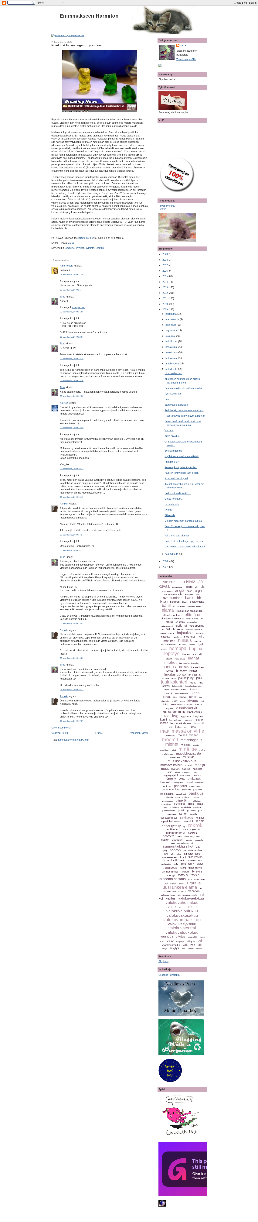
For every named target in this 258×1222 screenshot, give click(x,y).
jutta (201, 682)
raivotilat (193, 814)
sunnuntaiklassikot (178, 846)
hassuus (165, 636)
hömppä (177, 648)
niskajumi (186, 772)
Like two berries (173, 373)
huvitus (192, 644)
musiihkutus (175, 758)
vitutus (180, 936)
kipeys (183, 697)
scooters (168, 836)
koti (202, 701)
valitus (171, 898)
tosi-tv (191, 863)
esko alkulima (196, 626)
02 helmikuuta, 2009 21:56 (71, 312)
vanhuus (166, 936)
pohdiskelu (186, 807)
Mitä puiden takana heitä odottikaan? (185, 546)
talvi (166, 853)
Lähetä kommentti (61, 727)
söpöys (175, 850)
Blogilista (163, 961)
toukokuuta (171, 352)
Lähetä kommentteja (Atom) (73, 739)
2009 (165, 309)
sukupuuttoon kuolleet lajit (182, 843)
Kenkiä (168, 509)
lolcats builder (85, 237)
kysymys (198, 716)
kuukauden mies (174, 711)
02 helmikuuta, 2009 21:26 (71, 274)
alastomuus (167, 591)
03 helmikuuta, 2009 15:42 (71, 623)
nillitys (177, 772)
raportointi (188, 821)
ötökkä (199, 949)
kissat (182, 701)
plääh (200, 804)
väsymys (180, 942)
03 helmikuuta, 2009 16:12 (71, 689)
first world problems (194, 629)
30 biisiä (187, 582)
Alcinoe (64, 402)
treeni (183, 867)
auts (198, 594)
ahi (196, 587)
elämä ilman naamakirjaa (189, 611)
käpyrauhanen (175, 720)
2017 (165, 265)
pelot (177, 797)
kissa (174, 701)
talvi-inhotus (176, 854)
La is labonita (172, 504)
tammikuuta (172, 553)
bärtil (166, 605)
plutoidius (179, 803)
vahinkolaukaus (168, 895)
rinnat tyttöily (171, 826)
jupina (193, 682)
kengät (169, 693)
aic (203, 586)
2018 (165, 259)
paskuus (196, 793)
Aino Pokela (66, 265)
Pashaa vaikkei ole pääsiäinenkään (184, 388)
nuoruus (197, 775)
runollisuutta (172, 829)
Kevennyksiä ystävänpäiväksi (181, 467)
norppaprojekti (170, 775)
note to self (185, 775)
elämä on (193, 614)
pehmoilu (169, 797)
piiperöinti (183, 800)
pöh (200, 811)
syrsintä (90, 247)
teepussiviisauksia (170, 857)
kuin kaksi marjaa (181, 704)
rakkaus (186, 817)
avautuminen (172, 598)
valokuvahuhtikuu (182, 907)
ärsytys (174, 948)
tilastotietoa (166, 864)
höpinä (195, 648)
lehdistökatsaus (180, 723)
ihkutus (183, 667)
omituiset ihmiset (74, 247)
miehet (171, 744)
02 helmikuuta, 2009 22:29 (71, 381)
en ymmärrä (192, 622)
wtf (201, 940)
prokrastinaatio (168, 811)
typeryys (171, 875)
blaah (164, 601)
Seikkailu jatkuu (173, 450)
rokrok (195, 825)
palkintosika (166, 793)
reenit (200, 821)
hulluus (185, 640)
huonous (182, 644)
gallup (163, 633)
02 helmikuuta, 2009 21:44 (71, 290)
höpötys (171, 653)
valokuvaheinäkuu (182, 902)
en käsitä (180, 622)
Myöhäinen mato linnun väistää (182, 456)
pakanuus (186, 790)
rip (184, 826)
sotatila (189, 840)
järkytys (166, 686)
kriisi (165, 704)
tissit (183, 863)
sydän (198, 847)
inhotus (165, 678)
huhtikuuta (171, 358)
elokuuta (170, 336)
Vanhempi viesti (139, 732)
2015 (165, 276)
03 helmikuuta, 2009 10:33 (71, 469)
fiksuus (180, 629)
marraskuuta (172, 319)
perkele (196, 797)
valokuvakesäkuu (182, 915)
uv (201, 888)
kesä (196, 693)
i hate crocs (189, 654)
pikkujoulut (197, 801)
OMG (182, 778)
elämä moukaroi (172, 615)
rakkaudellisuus (169, 817)
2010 (165, 304)
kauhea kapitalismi (179, 689)
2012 (165, 292)
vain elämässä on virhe (187, 895)
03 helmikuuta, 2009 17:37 (71, 721)
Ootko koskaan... (174, 498)
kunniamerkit (186, 708)
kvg (175, 716)
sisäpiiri (165, 839)
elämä (168, 610)
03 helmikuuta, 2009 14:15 (71, 550)
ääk (183, 949)
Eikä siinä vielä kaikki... (178, 493)
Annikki (64, 503)
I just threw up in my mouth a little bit (185, 415)
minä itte (187, 749)
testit (183, 857)
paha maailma (170, 789)
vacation (194, 891)
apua (189, 591)
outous (167, 786)
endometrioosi (167, 626)
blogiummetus (197, 602)
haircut (171, 633)
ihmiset (193, 671)
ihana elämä (180, 659)
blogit (184, 602)
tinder (176, 864)
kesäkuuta (171, 347)
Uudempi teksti (59, 732)
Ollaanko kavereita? (169, 974)
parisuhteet (181, 794)
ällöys (164, 949)
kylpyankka (186, 716)
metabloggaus (191, 740)
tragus (200, 863)
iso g (173, 678)
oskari (189, 782)
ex (163, 629)
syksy (164, 850)
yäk (185, 945)
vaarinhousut (170, 891)
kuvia (165, 716)
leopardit (199, 723)
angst (179, 590)
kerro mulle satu (182, 694)
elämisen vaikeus (195, 606)
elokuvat (181, 606)
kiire (175, 697)
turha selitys (195, 867)
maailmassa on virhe (182, 731)
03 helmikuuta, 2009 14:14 (71, 535)
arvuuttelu (189, 594)
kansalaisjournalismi (193, 686)
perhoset (186, 797)
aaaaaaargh (177, 587)
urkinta (182, 884)
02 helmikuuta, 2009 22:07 (71, 337)
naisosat (197, 768)
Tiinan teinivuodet (194, 861)
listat (178, 726)
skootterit (177, 839)
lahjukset (199, 719)
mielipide (186, 744)
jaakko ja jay (186, 678)
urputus (100, 247)
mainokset (170, 735)
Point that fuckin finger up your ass (76, 45)
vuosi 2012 (193, 937)
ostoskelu (199, 783)
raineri (183, 813)
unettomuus (199, 879)
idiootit (169, 659)
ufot (190, 879)
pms (165, 807)
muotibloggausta (188, 753)
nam (170, 772)
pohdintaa (174, 807)
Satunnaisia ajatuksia (176, 404)
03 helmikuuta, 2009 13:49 (71, 497)
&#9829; (170, 582)
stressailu (199, 840)
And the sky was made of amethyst (184, 410)
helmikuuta (171, 369)
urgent (173, 884)
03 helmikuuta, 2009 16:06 (71, 658)
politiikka (197, 807)
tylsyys (197, 871)
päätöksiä (191, 811)
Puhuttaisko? (172, 461)
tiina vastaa (195, 857)
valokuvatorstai (182, 928)
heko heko (189, 636)
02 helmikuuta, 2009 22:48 (71, 428)
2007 (165, 567)
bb (199, 598)
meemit (170, 739)
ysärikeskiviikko (171, 944)
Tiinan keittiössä (173, 860)
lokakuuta (171, 324)
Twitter (162, 209)
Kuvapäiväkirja (166, 205)
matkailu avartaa (188, 735)
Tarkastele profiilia (186, 59)
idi (200, 654)
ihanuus (168, 666)
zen (192, 944)
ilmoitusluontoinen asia (182, 674)
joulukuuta (171, 313)
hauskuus (177, 637)
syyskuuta (171, 330)
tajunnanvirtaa (192, 850)
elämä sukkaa (192, 619)
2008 (165, 561)
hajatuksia (185, 633)
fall (168, 629)
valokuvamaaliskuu (182, 919)
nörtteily (170, 778)
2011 (165, 298)
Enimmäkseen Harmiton (89, 16)
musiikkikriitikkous (182, 761)
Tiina (62, 296)
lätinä (193, 727)
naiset (175, 768)
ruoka (185, 829)
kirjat (192, 697)
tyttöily (183, 875)
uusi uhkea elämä (180, 887)
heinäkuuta (171, 341)
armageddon (78, 307)
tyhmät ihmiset (170, 871)
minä (174, 750)
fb (173, 629)
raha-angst (171, 814)
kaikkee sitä (177, 686)
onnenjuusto (177, 783)
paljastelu (197, 790)
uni (166, 883)
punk (181, 810)
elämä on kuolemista (172, 618)
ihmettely (181, 670)
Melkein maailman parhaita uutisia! (183, 520)
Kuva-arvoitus (172, 436)
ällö (200, 944)
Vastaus (169, 430)
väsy (170, 941)
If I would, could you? (176, 478)
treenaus (169, 867)
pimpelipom (166, 804)
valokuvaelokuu (191, 898)
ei (174, 606)
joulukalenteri (174, 681)
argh (198, 591)
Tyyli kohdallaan (173, 393)
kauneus (195, 689)
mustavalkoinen (171, 765)
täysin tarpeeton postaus (178, 877)
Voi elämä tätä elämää (177, 535)
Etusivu (99, 732)
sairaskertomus (175, 832)
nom (195, 772)
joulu (199, 678)
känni (163, 719)
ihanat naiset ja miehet (189, 663)
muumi (188, 765)
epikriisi (181, 625)
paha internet (195, 786)
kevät (167, 697)
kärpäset (188, 720)
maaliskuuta (172, 363)
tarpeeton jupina (192, 853)
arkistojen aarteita (173, 594)
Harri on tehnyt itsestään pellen (182, 472)
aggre (189, 586)
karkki (166, 689)
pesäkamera (167, 801)
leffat (164, 723)
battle (189, 598)
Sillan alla (170, 515)
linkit (170, 727)
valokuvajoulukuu (182, 911)
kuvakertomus (194, 712)
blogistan (175, 602)
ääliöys (191, 949)
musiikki (188, 757)
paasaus (180, 786)
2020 (165, 254)
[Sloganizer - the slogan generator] (67, 35)
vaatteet (182, 891)
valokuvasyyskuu (182, 924)
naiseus (186, 769)
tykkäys (185, 871)
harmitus (200, 633)
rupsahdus (195, 830)
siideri (179, 836)
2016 (165, 270)
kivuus (192, 701)
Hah (167, 399)
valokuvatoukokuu (182, 932)
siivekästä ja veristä (193, 836)
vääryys (190, 941)
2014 (165, 282)
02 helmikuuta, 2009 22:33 (71, 396)
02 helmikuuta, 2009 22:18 (71, 359)
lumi (185, 727)
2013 (165, 287)
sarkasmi (193, 832)
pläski (191, 803)
